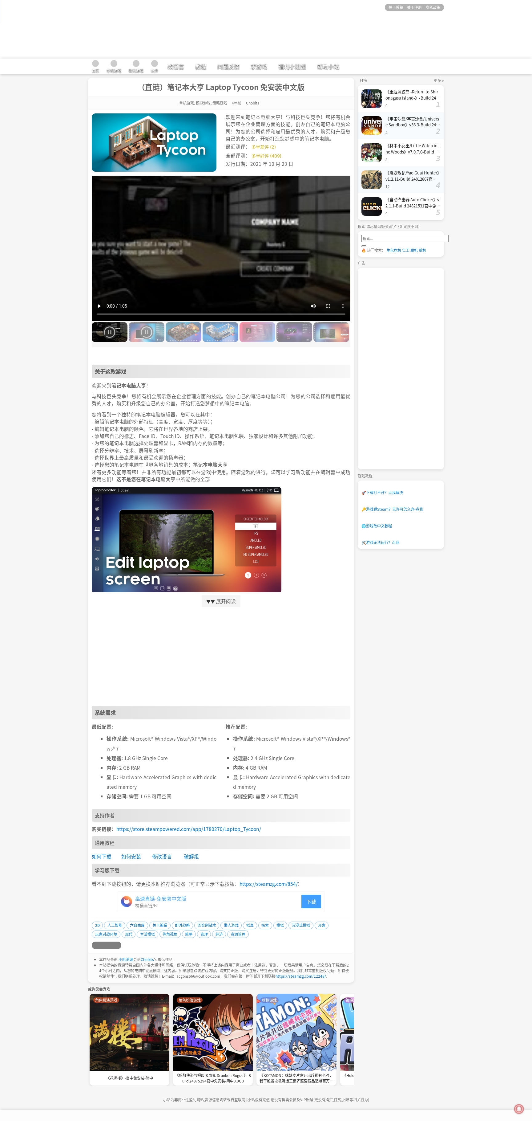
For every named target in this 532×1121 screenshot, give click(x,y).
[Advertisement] (221, 656)
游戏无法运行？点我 (380, 542)
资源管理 (238, 934)
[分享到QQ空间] (103, 945)
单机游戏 (186, 102)
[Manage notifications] (519, 1109)
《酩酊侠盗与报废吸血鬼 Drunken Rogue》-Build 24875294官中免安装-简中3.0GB (213, 1078)
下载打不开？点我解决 (382, 492)
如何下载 (101, 856)
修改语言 (162, 856)
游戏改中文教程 (376, 525)
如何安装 (131, 856)
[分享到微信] (110, 945)
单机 (422, 250)
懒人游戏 (231, 925)
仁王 (405, 250)
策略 (188, 934)
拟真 (250, 925)
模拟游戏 (203, 102)
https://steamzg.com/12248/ (301, 976)
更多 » (439, 80)
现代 (128, 934)
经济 (219, 934)
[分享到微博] (95, 945)
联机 (414, 250)
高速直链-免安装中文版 (160, 898)
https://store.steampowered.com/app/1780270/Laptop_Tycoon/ (188, 828)
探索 (265, 925)
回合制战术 (207, 925)
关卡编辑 (159, 925)
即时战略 (182, 925)
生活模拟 (147, 934)
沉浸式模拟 (301, 925)
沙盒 (321, 925)
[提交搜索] (363, 246)
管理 (204, 934)
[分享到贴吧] (117, 945)
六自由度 (137, 925)
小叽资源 (126, 959)
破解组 (191, 856)
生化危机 (393, 250)
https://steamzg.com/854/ (269, 883)
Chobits (147, 959)
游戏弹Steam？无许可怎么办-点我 (392, 509)
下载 (311, 901)
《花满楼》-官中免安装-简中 (129, 1078)
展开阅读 (221, 601)
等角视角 (170, 934)
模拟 (280, 925)
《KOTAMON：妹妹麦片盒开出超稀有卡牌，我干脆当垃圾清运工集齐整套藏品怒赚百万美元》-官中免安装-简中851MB (296, 1079)
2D (97, 925)
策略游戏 (219, 102)
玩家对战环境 (106, 934)
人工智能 (114, 925)
